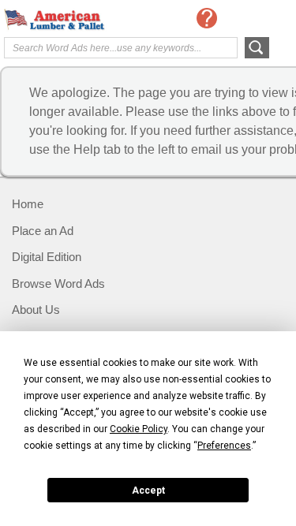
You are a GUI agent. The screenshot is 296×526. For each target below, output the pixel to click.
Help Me (207, 18)
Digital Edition (46, 256)
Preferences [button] (224, 445)
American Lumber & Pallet (67, 20)
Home (27, 204)
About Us (36, 309)
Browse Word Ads (58, 283)
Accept (148, 490)
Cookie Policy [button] (138, 429)
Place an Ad (42, 230)
